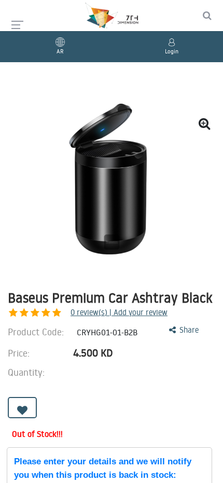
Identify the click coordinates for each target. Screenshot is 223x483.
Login (171, 51)
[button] (22, 407)
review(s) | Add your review (119, 312)
